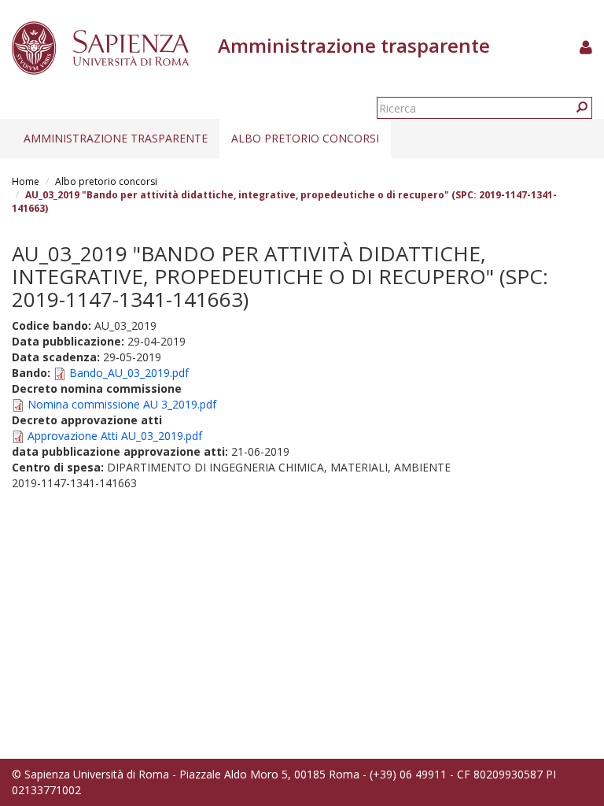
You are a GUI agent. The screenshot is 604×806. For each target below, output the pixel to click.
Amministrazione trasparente (116, 138)
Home (25, 181)
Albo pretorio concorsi (305, 138)
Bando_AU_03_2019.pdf (129, 372)
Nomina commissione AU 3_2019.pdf (122, 404)
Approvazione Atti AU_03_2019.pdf (115, 435)
